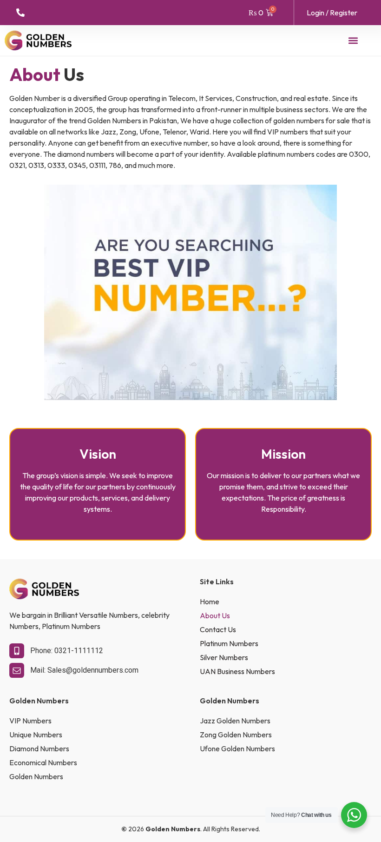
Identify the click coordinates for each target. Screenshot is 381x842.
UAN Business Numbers (237, 671)
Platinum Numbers (229, 643)
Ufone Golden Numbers (237, 748)
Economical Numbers (43, 762)
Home (209, 601)
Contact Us (218, 629)
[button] (353, 40)
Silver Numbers (224, 657)
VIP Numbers (30, 720)
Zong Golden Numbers (236, 734)
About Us (215, 615)
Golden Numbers (36, 776)
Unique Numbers (35, 734)
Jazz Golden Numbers (235, 720)
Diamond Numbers (39, 748)
